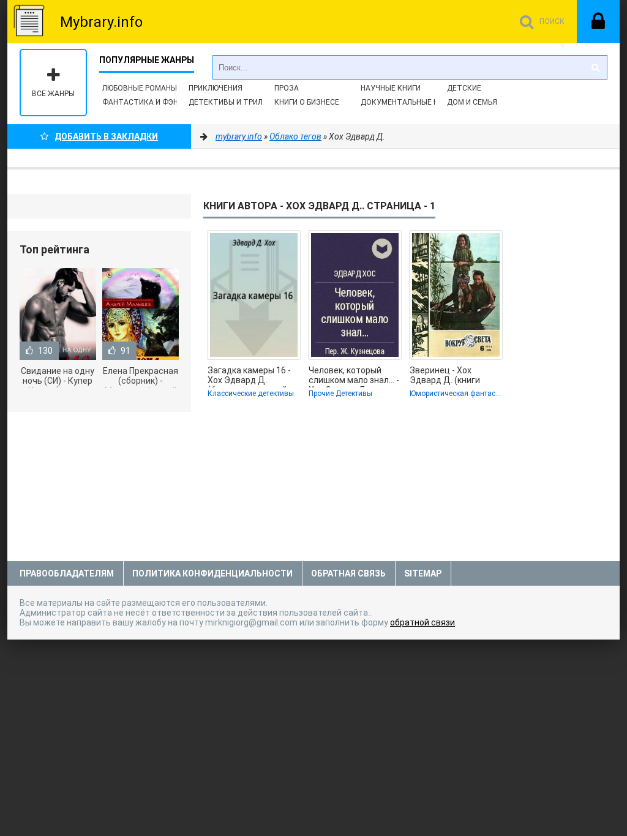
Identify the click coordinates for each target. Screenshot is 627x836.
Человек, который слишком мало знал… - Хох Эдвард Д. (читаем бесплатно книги (354, 376)
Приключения (215, 88)
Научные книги (391, 88)
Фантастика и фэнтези (150, 102)
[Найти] (595, 67)
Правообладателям (67, 573)
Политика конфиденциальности (212, 573)
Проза (286, 88)
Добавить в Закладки (106, 136)
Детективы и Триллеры (235, 102)
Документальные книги (409, 102)
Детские (464, 88)
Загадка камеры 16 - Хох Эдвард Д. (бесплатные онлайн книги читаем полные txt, (251, 376)
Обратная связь (348, 573)
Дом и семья (472, 102)
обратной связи (422, 622)
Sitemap (422, 573)
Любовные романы (139, 88)
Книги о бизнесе (306, 102)
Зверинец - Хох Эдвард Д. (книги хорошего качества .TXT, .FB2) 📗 (449, 376)
